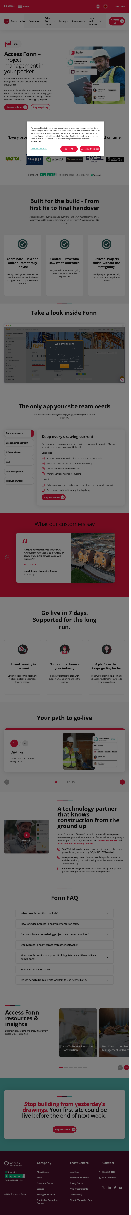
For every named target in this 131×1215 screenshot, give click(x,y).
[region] (65, 138)
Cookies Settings (39, 148)
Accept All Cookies (90, 149)
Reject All (68, 149)
